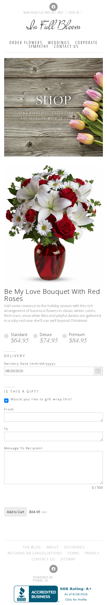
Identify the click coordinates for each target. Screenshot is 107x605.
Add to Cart (15, 512)
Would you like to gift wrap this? (41, 399)
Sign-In (74, 12)
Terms (73, 553)
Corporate (86, 42)
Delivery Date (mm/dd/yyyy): (30, 364)
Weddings (59, 42)
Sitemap (67, 559)
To (6, 429)
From (9, 409)
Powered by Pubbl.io (43, 578)
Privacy (92, 553)
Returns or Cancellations (35, 553)
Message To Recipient (23, 448)
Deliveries (74, 547)
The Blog (32, 547)
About (52, 547)
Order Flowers (26, 42)
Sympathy (39, 46)
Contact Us (66, 46)
